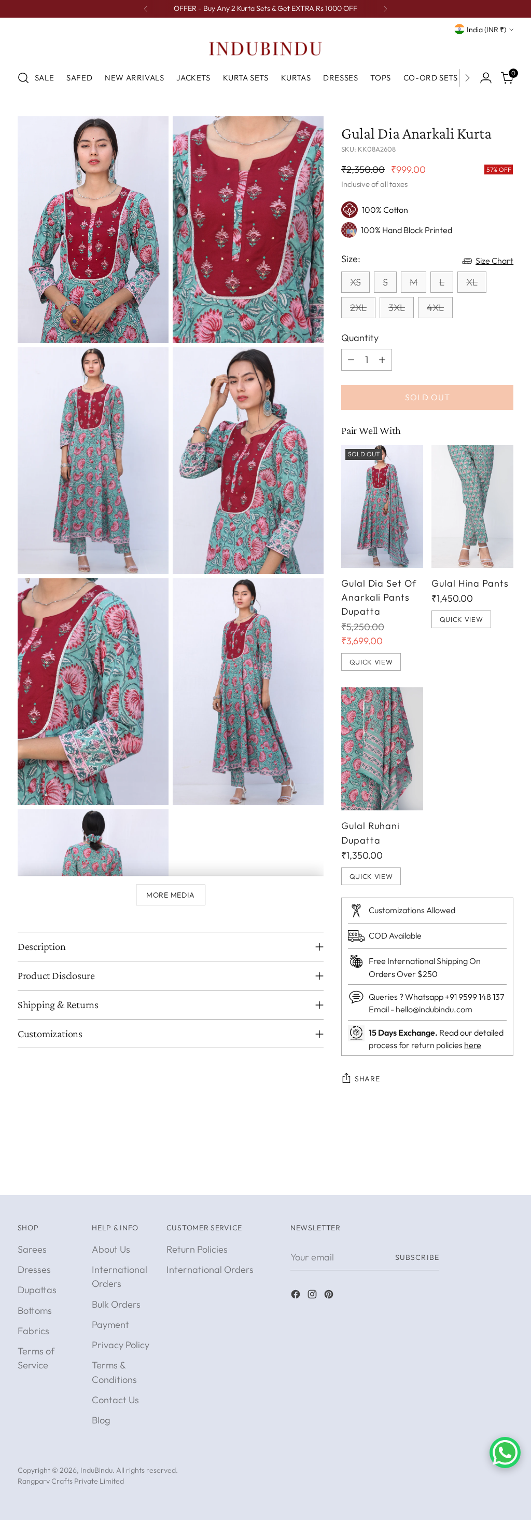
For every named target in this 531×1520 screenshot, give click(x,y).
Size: (350, 259)
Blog (101, 1420)
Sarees (32, 1249)
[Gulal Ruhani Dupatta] (382, 748)
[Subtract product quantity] (351, 359)
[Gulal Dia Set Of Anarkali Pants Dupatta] (382, 506)
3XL (396, 308)
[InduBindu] (265, 48)
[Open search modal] (23, 77)
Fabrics (33, 1331)
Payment (110, 1325)
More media (170, 895)
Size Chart (494, 260)
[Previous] (145, 9)
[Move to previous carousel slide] (481, 1175)
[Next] (385, 9)
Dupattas (37, 1290)
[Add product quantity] (382, 359)
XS (355, 282)
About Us (111, 1249)
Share (367, 1078)
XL (472, 282)
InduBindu (96, 1470)
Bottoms (35, 1311)
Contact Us (115, 1400)
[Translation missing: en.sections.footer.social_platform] (296, 1296)
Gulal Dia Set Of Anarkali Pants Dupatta (378, 597)
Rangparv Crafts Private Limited (71, 1481)
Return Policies (197, 1249)
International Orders (210, 1269)
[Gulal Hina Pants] (472, 506)
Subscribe (417, 1257)
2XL (358, 308)
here (472, 1045)
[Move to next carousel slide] (504, 1175)
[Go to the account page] (486, 77)
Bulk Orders (116, 1304)
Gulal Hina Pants (470, 583)
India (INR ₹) (486, 29)
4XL (435, 308)
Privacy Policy (120, 1345)
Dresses (34, 1269)
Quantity (360, 338)
